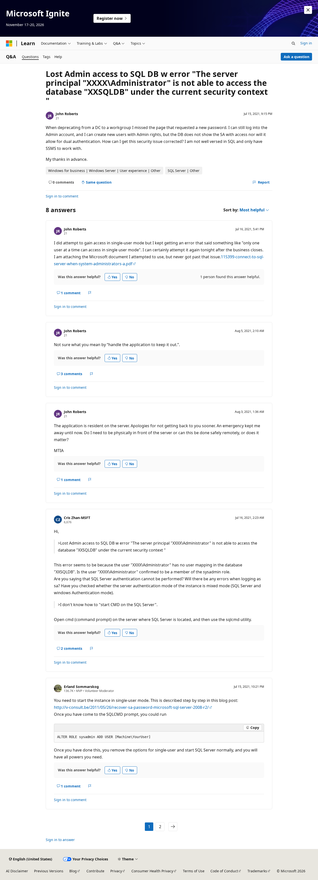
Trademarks (257, 871)
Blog (73, 871)
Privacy (116, 871)
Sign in (306, 43)
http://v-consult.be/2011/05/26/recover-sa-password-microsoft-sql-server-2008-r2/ (131, 707)
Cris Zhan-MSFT (77, 517)
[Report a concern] (89, 293)
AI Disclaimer (17, 871)
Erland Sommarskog (81, 686)
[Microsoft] (9, 43)
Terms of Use (193, 871)
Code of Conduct (224, 871)
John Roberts (67, 113)
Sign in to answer (60, 839)
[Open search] (293, 43)
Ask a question (296, 56)
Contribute (95, 871)
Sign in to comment (62, 196)
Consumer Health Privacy (152, 871)
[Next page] (172, 826)
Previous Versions (48, 871)
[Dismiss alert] (308, 10)
